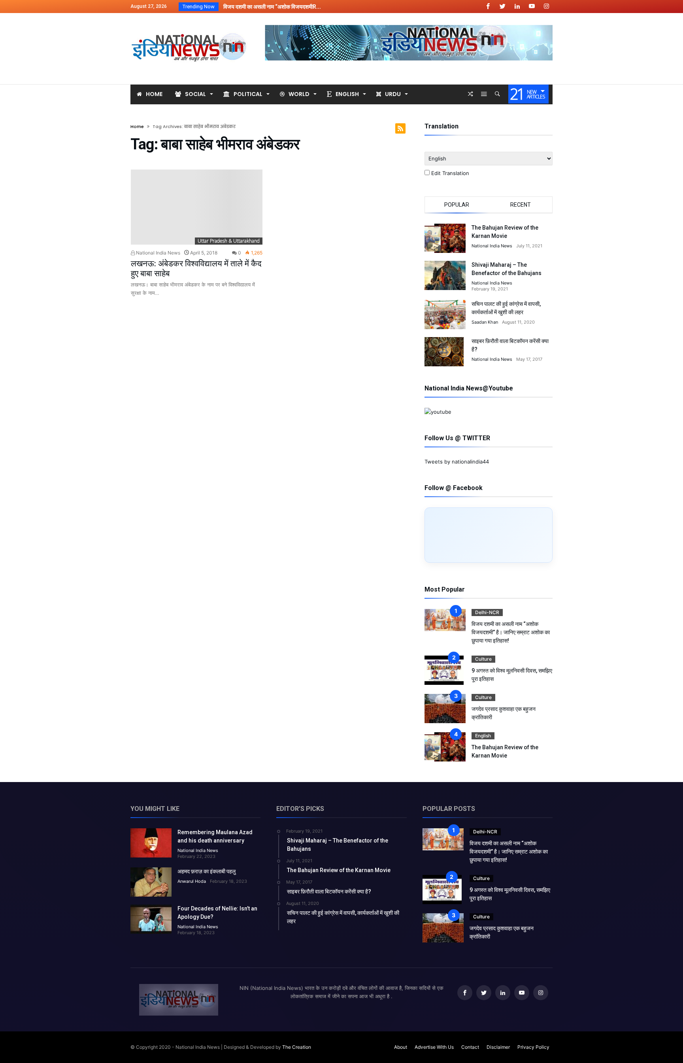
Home (137, 126)
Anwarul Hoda (191, 881)
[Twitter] (502, 6)
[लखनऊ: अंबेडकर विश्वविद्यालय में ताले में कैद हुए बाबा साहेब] (196, 207)
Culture (483, 659)
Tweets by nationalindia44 (457, 461)
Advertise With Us (434, 1047)
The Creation (296, 1047)
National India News (157, 253)
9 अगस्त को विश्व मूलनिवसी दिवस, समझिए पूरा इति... (272, 7)
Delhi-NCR (487, 612)
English (483, 736)
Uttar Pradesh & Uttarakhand (229, 240)
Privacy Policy (533, 1047)
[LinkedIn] (517, 6)
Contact (470, 1047)
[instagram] (546, 6)
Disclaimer (498, 1047)
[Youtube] (531, 6)
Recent (520, 205)
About (400, 1047)
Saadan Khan (485, 322)
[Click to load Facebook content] (489, 535)
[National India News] (189, 24)
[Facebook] (487, 6)
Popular (456, 205)
